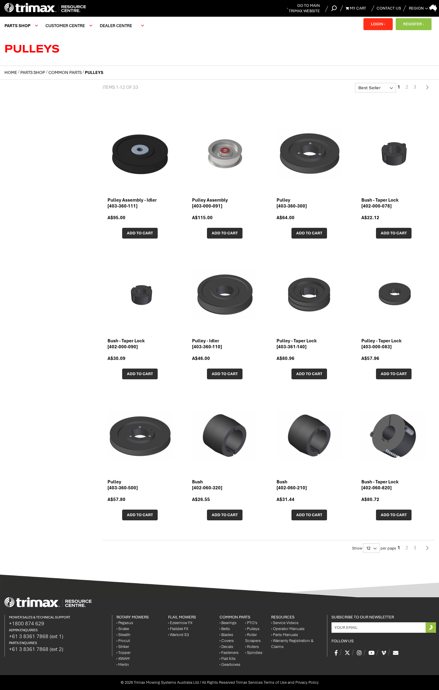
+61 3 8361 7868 (36, 636)
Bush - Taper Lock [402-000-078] (380, 203)
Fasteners (229, 652)
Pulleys (252, 628)
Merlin (122, 664)
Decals (226, 646)
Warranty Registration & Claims (292, 643)
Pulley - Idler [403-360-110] (207, 344)
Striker (122, 646)
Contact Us (389, 8)
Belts (225, 628)
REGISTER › (413, 24)
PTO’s (251, 622)
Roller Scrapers (253, 637)
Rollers (252, 646)
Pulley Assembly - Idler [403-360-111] (132, 203)
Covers (227, 640)
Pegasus (124, 622)
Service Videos (285, 622)
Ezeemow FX (180, 622)
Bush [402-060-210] (292, 485)
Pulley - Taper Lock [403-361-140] (297, 344)
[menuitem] (20, 25)
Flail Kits (228, 658)
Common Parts (65, 72)
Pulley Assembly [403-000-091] (210, 203)
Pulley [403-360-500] (123, 485)
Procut (123, 640)
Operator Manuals (288, 628)
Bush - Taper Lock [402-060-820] (380, 485)
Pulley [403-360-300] (292, 203)
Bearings (228, 622)
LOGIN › (378, 24)
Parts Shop (33, 72)
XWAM (123, 658)
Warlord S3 (178, 634)
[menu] (75, 25)
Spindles (254, 652)
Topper (123, 652)
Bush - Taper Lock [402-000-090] (126, 344)
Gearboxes (230, 664)
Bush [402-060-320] (207, 485)
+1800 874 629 (26, 623)
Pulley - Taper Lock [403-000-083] (381, 344)
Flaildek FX (178, 628)
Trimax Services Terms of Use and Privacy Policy (277, 682)
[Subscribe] (431, 627)
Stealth (123, 634)
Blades (226, 634)
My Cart (357, 8)
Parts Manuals (284, 634)
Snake (122, 628)
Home (11, 72)
